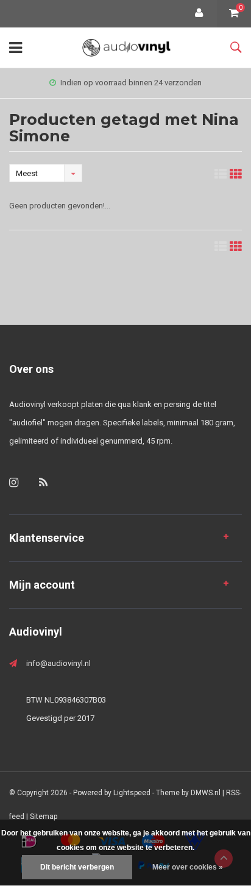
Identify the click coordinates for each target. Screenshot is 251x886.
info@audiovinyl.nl (58, 663)
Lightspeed (131, 793)
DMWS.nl (206, 793)
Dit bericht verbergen (77, 867)
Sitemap (43, 816)
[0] (234, 13)
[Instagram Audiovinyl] (13, 482)
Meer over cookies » (187, 867)
